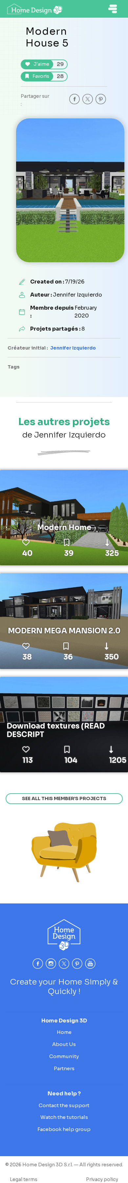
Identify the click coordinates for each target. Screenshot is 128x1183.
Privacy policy (102, 1179)
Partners (64, 1068)
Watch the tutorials (64, 1117)
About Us (64, 1044)
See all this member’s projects (64, 798)
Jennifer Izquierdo (73, 348)
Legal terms (23, 1179)
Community (64, 1056)
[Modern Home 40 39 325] (64, 517)
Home (64, 1032)
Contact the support (64, 1105)
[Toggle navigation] (112, 9)
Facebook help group (64, 1129)
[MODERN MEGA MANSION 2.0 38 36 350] (64, 621)
